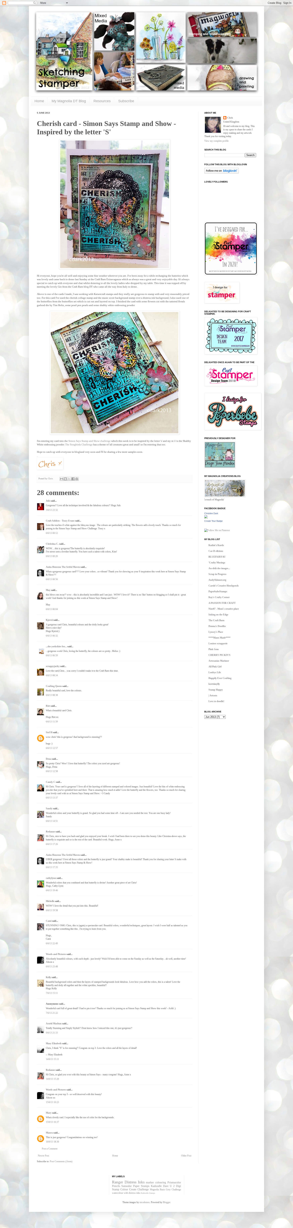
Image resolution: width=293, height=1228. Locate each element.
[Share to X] (69, 479)
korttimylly (214, 684)
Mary (48, 1112)
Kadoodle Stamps (148, 1193)
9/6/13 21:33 (52, 1032)
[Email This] (62, 479)
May (48, 590)
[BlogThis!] (65, 479)
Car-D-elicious (215, 551)
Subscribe (126, 101)
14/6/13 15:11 (52, 1059)
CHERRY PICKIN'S (219, 655)
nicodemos (145, 1202)
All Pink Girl (214, 666)
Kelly (49, 977)
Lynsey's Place (215, 632)
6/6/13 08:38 (52, 695)
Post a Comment (49, 1148)
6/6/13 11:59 (52, 721)
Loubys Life (214, 672)
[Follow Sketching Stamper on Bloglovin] (221, 172)
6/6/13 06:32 (52, 635)
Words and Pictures (56, 954)
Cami (48, 921)
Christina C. (52, 543)
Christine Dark (211, 513)
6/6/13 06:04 (52, 609)
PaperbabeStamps (217, 591)
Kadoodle (156, 1186)
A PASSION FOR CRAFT (222, 603)
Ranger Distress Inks (128, 1182)
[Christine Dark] (205, 517)
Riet (48, 705)
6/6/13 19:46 (52, 890)
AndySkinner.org (217, 580)
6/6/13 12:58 (52, 771)
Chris (230, 117)
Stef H (49, 732)
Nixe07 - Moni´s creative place (223, 608)
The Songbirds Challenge (79, 444)
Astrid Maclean (54, 1023)
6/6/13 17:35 (52, 867)
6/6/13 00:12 (52, 533)
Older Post (186, 1155)
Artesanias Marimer (218, 660)
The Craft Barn (216, 620)
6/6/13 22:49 (52, 943)
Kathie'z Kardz (216, 545)
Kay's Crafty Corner (219, 597)
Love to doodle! (216, 701)
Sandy (49, 808)
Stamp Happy (215, 689)
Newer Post (43, 1155)
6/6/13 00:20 (52, 556)
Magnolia (154, 1189)
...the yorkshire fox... (56, 646)
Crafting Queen (54, 686)
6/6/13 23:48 (52, 966)
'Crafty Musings (216, 562)
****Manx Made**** (219, 637)
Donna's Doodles (217, 626)
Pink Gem (213, 649)
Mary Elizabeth (54, 1043)
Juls (48, 500)
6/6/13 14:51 (52, 821)
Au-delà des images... (219, 568)
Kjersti (49, 620)
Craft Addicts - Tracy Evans (60, 520)
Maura (49, 1132)
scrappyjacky (53, 666)
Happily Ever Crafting (219, 678)
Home (39, 101)
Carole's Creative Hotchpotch (223, 585)
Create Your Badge (213, 521)
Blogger (166, 1202)
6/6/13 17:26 (52, 844)
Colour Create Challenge (134, 1189)
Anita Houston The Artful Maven (63, 567)
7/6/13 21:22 (52, 1013)
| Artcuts (212, 695)
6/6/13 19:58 (52, 910)
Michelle (50, 901)
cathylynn (51, 878)
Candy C (50, 782)
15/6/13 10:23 (52, 1102)
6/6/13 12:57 (52, 748)
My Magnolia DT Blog (69, 101)
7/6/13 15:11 (52, 993)
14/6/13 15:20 (52, 1079)
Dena (48, 758)
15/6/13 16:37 (52, 1122)
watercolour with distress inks (126, 1193)
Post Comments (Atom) (61, 1161)
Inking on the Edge (218, 614)
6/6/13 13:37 (52, 797)
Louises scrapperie (217, 643)
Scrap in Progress (217, 574)
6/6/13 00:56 (52, 579)
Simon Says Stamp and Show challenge (89, 440)
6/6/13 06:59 (52, 655)
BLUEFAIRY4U (217, 556)
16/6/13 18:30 (52, 1141)
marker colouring (156, 1182)
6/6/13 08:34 (52, 675)
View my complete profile (216, 141)
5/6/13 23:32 (52, 510)
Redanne (50, 831)
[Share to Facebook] (73, 479)
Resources (102, 101)
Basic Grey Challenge (170, 1189)
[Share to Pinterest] (77, 479)
